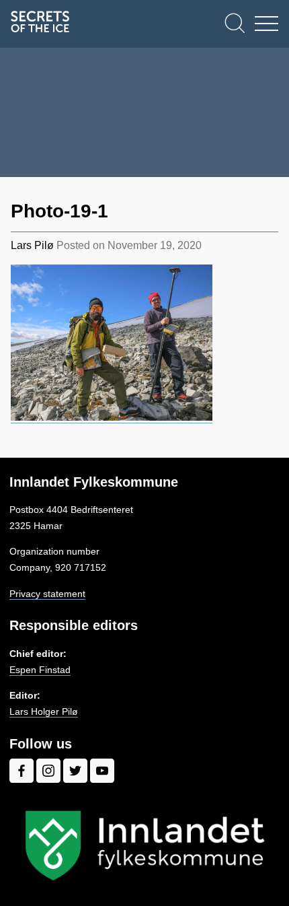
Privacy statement (47, 593)
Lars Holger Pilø (43, 711)
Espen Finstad (40, 669)
